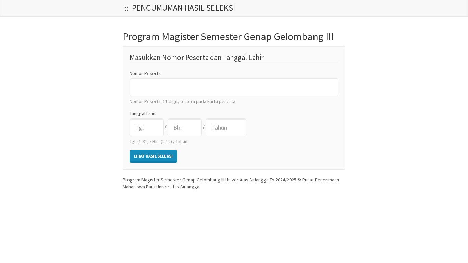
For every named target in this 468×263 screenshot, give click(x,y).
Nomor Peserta (145, 73)
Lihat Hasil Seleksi (153, 156)
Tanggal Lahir (143, 113)
